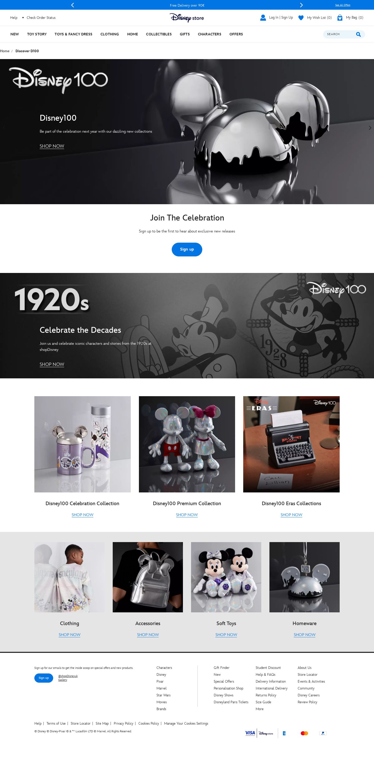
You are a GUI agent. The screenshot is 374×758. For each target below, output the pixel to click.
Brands (161, 709)
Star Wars (163, 695)
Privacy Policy (123, 723)
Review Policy (307, 702)
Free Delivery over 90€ (187, 5)
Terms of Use (56, 723)
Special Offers (224, 681)
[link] (52, 146)
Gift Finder (221, 668)
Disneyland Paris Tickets (231, 702)
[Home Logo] (187, 18)
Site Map (102, 723)
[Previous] (72, 5)
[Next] (301, 5)
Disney (161, 674)
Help (37, 723)
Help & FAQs (265, 674)
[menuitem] (14, 34)
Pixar (160, 681)
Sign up (187, 249)
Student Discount (268, 668)
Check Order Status (41, 18)
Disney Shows (223, 695)
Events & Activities (311, 681)
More (260, 709)
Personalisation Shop (228, 688)
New (217, 674)
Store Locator (308, 674)
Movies (161, 702)
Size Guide (263, 702)
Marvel (161, 688)
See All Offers (342, 5)
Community (306, 688)
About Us (304, 668)
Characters (164, 668)
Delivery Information (271, 681)
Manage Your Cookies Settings (186, 723)
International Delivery (271, 688)
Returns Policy (266, 695)
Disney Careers (309, 695)
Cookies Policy (148, 723)
